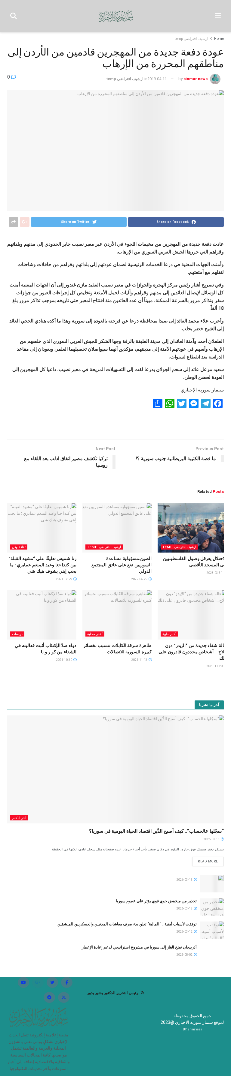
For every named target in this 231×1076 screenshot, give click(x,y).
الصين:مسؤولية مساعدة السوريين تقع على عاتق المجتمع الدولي (121, 565)
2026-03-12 (184, 931)
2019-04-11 (157, 78)
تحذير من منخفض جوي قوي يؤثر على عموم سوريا (156, 901)
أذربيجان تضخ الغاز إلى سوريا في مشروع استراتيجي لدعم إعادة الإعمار (139, 947)
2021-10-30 (64, 659)
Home (219, 39)
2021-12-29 (64, 579)
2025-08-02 (184, 954)
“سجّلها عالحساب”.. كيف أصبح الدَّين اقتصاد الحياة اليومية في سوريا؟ (156, 831)
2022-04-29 (139, 579)
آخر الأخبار (19, 818)
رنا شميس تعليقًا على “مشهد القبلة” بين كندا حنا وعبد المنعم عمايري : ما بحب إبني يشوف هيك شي (42, 565)
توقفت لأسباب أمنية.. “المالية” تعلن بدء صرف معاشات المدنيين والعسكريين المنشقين (127, 924)
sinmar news (195, 78)
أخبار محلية (95, 634)
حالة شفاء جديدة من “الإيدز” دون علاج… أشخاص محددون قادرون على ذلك (193, 652)
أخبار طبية (169, 634)
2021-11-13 (139, 659)
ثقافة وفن (19, 547)
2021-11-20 (214, 666)
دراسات (17, 634)
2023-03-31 (214, 572)
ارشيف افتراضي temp (191, 39)
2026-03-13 (211, 839)
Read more (208, 861)
